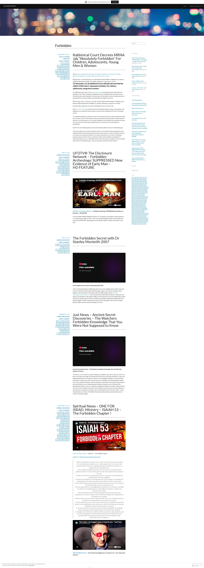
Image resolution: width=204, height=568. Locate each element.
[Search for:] (138, 43)
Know (58, 324)
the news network (9, 6)
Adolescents (66, 66)
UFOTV (64, 174)
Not (57, 326)
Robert (67, 76)
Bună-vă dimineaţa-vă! (137, 108)
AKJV (59, 413)
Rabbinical (58, 73)
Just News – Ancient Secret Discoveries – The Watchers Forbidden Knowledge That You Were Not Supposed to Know (97, 320)
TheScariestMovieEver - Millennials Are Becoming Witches (138, 159)
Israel (67, 430)
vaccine (144, 216)
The (68, 174)
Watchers (67, 334)
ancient (65, 321)
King (61, 432)
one (59, 435)
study (142, 211)
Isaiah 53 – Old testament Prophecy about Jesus (87, 457)
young (62, 78)
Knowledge (66, 326)
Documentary (59, 162)
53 (62, 413)
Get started (114, 2)
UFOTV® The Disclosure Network (82, 211)
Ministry (67, 435)
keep (64, 432)
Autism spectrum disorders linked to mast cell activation (139, 113)
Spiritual (60, 437)
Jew (68, 432)
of (64, 172)
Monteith (67, 250)
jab (61, 71)
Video (133, 221)
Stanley (67, 252)
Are (140, 183)
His (58, 425)
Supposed (61, 329)
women (67, 78)
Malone (58, 71)
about (136, 180)
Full (143, 195)
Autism (140, 185)
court (67, 68)
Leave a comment (64, 61)
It (132, 202)
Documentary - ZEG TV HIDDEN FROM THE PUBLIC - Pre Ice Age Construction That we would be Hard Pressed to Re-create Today (139, 151)
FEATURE (67, 167)
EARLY (67, 165)
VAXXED (140, 218)
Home (185, 6)
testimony (134, 214)
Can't (68, 420)
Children (60, 66)
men (68, 73)
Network (61, 169)
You (58, 334)
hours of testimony (81, 109)
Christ (133, 190)
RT (133, 211)
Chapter (63, 420)
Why (142, 221)
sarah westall (61, 76)
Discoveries (59, 321)
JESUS (59, 430)
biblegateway (60, 418)
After (140, 180)
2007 (67, 245)
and (136, 183)
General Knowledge (63, 155)
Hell (143, 197)
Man (65, 169)
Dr (56, 245)
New (68, 172)
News (62, 250)
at (145, 183)
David (145, 190)
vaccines (134, 218)
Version (57, 440)
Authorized (60, 415)
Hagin (133, 197)
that (68, 331)
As (143, 183)
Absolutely (63, 63)
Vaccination (137, 216)
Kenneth (134, 204)
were (62, 334)
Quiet (67, 437)
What (138, 221)
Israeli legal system (97, 92)
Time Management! (137, 100)
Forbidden (66, 71)
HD (68, 169)
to (61, 331)
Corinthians (66, 423)
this (65, 440)
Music (143, 204)
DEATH (134, 192)
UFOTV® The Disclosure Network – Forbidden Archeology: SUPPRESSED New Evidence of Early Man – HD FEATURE (97, 160)
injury (137, 199)
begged (67, 418)
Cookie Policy (32, 565)
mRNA (63, 73)
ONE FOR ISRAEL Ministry (80, 453)
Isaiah (61, 427)
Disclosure (66, 162)
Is (141, 199)
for (58, 68)
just (61, 247)
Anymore (67, 415)
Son (64, 437)
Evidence (62, 165)
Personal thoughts (195, 6)
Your (142, 223)
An (133, 183)
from (139, 195)
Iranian (65, 427)
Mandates (66, 58)
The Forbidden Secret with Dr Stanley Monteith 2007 (96, 240)
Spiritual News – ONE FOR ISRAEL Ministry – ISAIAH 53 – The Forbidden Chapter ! (97, 409)
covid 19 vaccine (64, 57)
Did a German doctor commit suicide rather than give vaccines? (139, 68)
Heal (61, 425)
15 (64, 413)
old (133, 209)
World (133, 223)
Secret (57, 250)
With (59, 252)
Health (138, 197)
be (145, 185)
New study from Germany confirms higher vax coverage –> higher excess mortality (139, 59)
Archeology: (64, 160)
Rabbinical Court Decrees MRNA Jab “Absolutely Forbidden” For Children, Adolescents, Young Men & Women (99, 60)
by (141, 187)
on (136, 209)
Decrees (63, 68)
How (133, 199)
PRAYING (144, 209)
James (63, 430)
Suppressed (60, 172)
